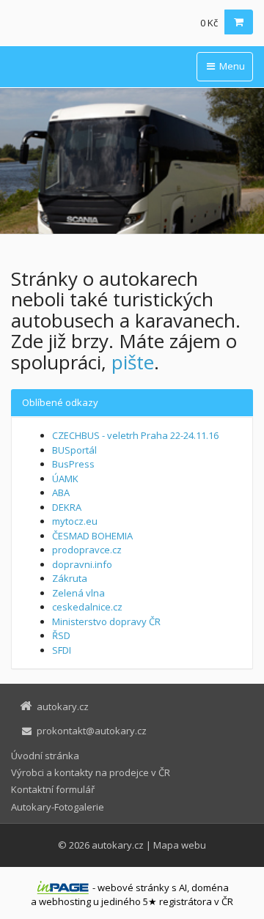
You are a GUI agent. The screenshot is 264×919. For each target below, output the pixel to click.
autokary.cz (118, 845)
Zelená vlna (78, 592)
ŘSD (61, 635)
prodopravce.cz (87, 549)
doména (210, 887)
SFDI (61, 650)
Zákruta (69, 578)
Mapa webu (179, 845)
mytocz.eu (75, 521)
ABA (61, 492)
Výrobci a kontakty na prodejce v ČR (90, 772)
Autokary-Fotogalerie (57, 806)
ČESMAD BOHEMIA (92, 535)
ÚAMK (65, 478)
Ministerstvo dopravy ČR (106, 621)
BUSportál (74, 450)
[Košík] (238, 22)
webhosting (65, 901)
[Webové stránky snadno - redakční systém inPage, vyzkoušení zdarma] (63, 887)
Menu (231, 66)
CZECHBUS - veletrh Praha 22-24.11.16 (135, 435)
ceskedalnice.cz (87, 606)
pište (132, 362)
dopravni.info (82, 564)
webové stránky (133, 887)
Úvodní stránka (45, 755)
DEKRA (66, 507)
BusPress (73, 463)
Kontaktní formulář (53, 789)
